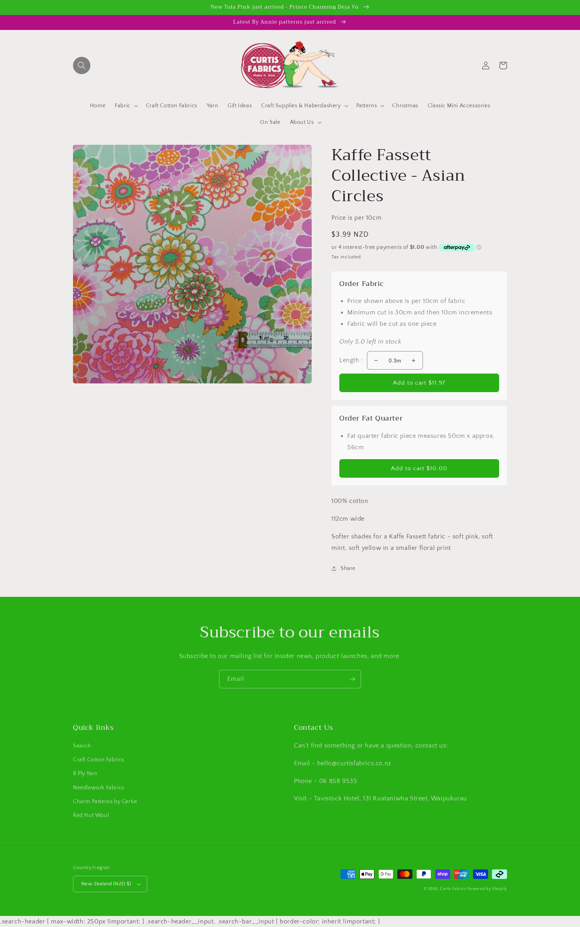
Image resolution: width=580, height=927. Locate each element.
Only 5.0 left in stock (370, 341)
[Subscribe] (352, 679)
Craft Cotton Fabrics (98, 760)
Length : (351, 360)
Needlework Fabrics (98, 788)
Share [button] (348, 568)
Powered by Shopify (487, 889)
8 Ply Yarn (85, 773)
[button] (81, 65)
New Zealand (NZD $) (106, 883)
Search (82, 746)
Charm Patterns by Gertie (105, 801)
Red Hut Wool (91, 815)
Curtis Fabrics (453, 889)
